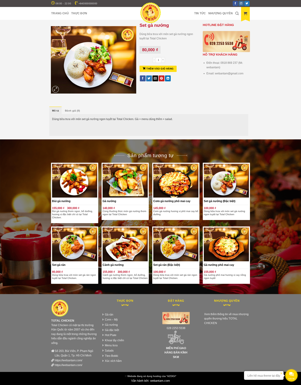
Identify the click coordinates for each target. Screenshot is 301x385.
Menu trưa (111, 345)
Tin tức (200, 13)
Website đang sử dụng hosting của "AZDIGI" (151, 376)
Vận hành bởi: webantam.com (150, 380)
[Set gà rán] (74, 244)
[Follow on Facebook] (235, 3)
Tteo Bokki (111, 355)
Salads (109, 350)
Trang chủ (60, 13)
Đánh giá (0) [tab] (72, 110)
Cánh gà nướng (113, 264)
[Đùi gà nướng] (74, 181)
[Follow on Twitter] (246, 3)
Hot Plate (110, 335)
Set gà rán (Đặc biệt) (166, 264)
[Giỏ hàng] (245, 13)
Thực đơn (79, 13)
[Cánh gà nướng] (125, 244)
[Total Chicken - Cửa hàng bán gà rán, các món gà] (150, 12)
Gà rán (109, 314)
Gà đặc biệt (112, 330)
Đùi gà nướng (61, 201)
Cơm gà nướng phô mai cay (171, 201)
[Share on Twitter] (149, 78)
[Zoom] (55, 89)
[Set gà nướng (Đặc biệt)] (226, 181)
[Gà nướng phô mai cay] (226, 244)
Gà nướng (109, 201)
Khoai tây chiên (114, 340)
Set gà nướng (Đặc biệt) (219, 201)
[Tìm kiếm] (237, 13)
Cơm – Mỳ (111, 319)
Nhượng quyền (220, 13)
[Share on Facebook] (143, 78)
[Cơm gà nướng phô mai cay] (175, 181)
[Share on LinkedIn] (168, 78)
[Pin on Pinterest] (161, 78)
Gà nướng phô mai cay (219, 264)
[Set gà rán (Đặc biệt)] (175, 244)
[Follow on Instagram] (241, 3)
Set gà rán (58, 264)
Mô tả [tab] (55, 110)
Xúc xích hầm (113, 360)
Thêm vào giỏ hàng (159, 68)
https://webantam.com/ (68, 360)
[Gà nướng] (125, 181)
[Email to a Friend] (155, 78)
